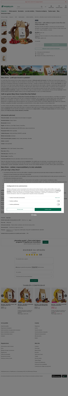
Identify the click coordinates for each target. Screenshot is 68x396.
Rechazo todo (20, 209)
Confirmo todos (48, 209)
